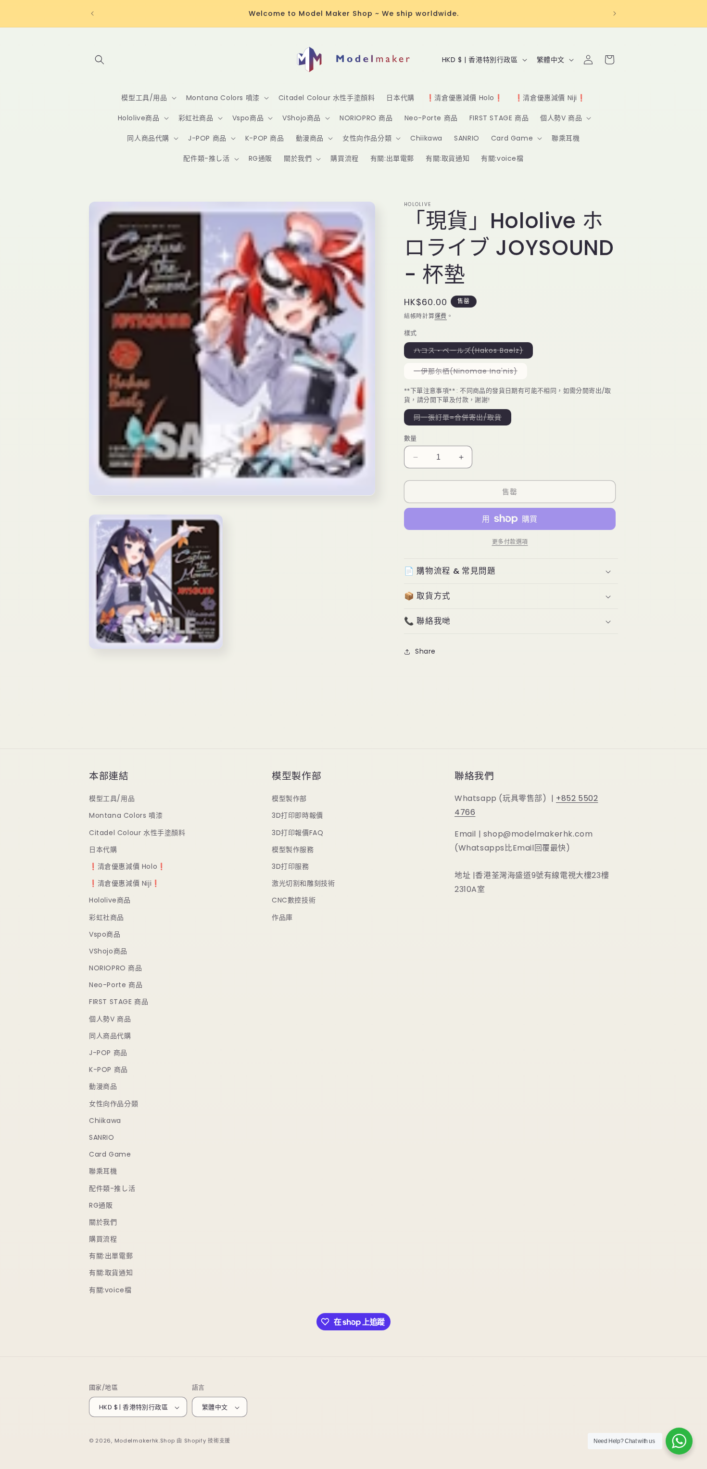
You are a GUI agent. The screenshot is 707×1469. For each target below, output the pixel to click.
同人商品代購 (110, 1036)
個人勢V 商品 (110, 1019)
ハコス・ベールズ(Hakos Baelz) (472, 352)
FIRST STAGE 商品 (118, 1002)
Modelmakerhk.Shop (144, 1441)
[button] (99, 59)
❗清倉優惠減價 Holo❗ (127, 866)
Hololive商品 (110, 900)
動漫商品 (103, 1087)
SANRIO (101, 1137)
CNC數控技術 (294, 900)
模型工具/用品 (112, 798)
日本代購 (103, 849)
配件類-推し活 (112, 1188)
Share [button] (425, 651)
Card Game (110, 1154)
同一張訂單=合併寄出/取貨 (461, 418)
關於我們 (103, 1222)
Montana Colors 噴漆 (126, 816)
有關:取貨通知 (111, 1273)
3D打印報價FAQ (297, 833)
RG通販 (101, 1205)
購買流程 (103, 1239)
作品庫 (282, 917)
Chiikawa (105, 1120)
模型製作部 (289, 798)
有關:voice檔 (110, 1290)
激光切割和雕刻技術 (303, 883)
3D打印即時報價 (297, 816)
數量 (410, 438)
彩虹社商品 (106, 917)
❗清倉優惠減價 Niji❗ (124, 883)
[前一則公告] (92, 13)
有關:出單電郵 (111, 1256)
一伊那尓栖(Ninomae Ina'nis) (469, 372)
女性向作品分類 (113, 1103)
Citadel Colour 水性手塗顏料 (137, 833)
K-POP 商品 (108, 1069)
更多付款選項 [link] (510, 542)
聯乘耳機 (103, 1171)
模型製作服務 (293, 849)
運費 (441, 316)
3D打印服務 (290, 866)
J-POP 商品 (108, 1052)
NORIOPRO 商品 (115, 968)
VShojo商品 (108, 951)
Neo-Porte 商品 (115, 985)
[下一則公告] (614, 13)
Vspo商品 (105, 934)
